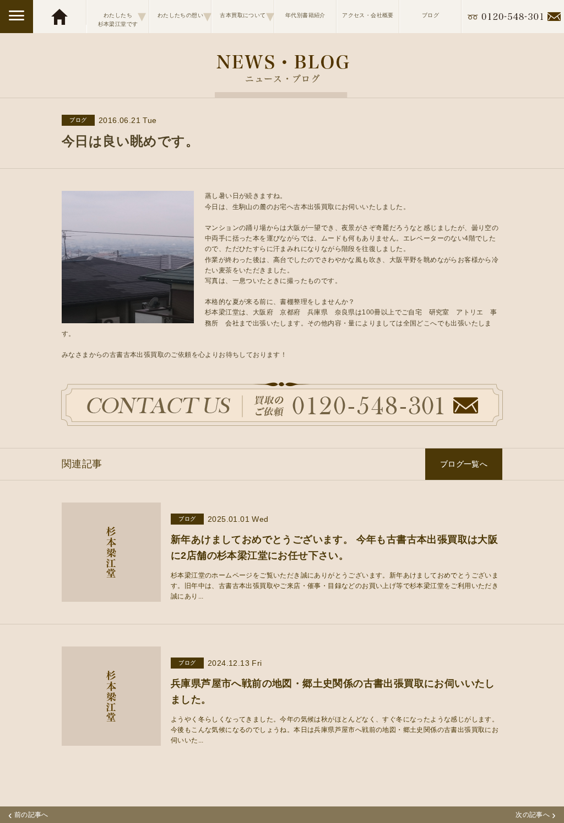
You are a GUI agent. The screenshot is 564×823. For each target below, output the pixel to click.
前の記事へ (28, 815)
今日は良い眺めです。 (130, 140)
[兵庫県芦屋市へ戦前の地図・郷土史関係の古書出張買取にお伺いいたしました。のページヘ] (111, 740)
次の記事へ (536, 815)
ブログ (430, 15)
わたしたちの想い (184, 16)
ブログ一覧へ (463, 463)
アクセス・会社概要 (368, 15)
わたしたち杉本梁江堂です (122, 17)
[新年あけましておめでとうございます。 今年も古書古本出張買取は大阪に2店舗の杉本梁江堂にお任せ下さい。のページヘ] (111, 596)
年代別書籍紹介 (305, 15)
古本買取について (246, 16)
